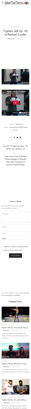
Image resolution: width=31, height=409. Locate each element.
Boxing (4, 397)
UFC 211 (15, 130)
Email (5, 233)
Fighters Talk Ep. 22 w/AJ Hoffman (14, 400)
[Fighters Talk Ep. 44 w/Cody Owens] (15, 314)
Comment (6, 214)
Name (5, 227)
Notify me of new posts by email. (13, 250)
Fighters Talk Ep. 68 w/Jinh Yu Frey (14, 363)
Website (4, 239)
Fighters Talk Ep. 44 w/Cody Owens (15, 327)
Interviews (20, 397)
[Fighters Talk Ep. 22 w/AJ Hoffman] (15, 386)
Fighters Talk (15, 26)
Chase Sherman (13, 127)
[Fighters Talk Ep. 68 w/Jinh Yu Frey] (15, 350)
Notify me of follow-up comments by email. (16, 247)
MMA (12, 325)
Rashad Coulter (23, 127)
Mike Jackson (11, 38)
